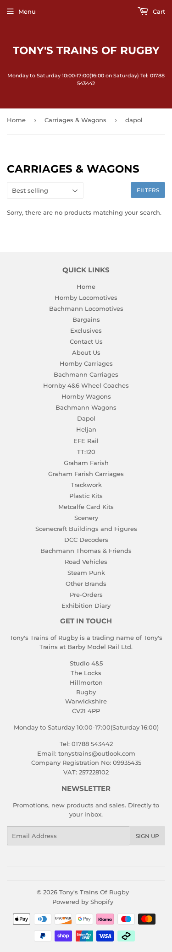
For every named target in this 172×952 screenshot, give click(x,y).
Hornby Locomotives (86, 297)
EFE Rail (86, 440)
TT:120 (86, 451)
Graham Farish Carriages (86, 473)
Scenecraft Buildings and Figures (86, 528)
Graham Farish (86, 462)
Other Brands (86, 583)
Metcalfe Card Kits (86, 506)
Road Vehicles (86, 561)
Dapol (86, 418)
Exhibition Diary (86, 605)
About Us (86, 352)
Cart (158, 11)
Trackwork (86, 484)
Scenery (86, 517)
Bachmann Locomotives (86, 308)
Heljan (86, 429)
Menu (27, 11)
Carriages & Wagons (75, 120)
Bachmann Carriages (86, 374)
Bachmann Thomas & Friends (86, 550)
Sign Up (147, 836)
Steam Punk (86, 572)
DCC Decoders (86, 539)
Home (16, 120)
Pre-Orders (86, 594)
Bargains (86, 319)
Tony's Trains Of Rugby (86, 50)
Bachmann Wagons (86, 407)
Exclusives (86, 330)
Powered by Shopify (82, 901)
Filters (148, 190)
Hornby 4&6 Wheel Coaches (86, 385)
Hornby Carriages (86, 363)
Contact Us (86, 341)
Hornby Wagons (86, 396)
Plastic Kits (86, 495)
